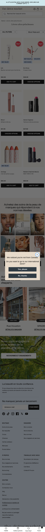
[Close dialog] (37, 255)
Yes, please (22, 269)
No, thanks (22, 276)
